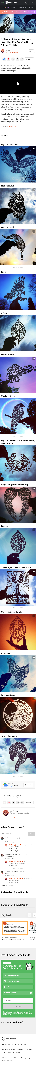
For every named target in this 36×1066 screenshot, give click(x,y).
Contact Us (11, 1052)
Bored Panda (9, 1039)
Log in (32, 2)
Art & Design (6, 35)
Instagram (12, 126)
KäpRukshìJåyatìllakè (11, 871)
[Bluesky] (15, 1044)
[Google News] (25, 1044)
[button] (29, 915)
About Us (29, 1049)
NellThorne (8, 838)
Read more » (18, 818)
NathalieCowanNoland (11, 854)
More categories (10, 993)
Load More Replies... (14, 851)
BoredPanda (11, 2)
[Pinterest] (9, 1044)
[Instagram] (6, 1044)
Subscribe (18, 1006)
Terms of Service (7, 1061)
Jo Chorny (9, 50)
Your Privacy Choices (8, 1049)
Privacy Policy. (7, 1014)
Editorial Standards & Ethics (10, 1058)
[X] (12, 1044)
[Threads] (18, 1044)
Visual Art (13, 35)
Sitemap (18, 1052)
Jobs (3, 1052)
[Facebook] (3, 1044)
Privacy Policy (25, 1058)
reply (12, 842)
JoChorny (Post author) (16, 845)
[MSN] (22, 1044)
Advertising (20, 1049)
